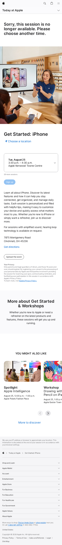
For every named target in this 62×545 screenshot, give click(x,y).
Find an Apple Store (26, 523)
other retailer (41, 523)
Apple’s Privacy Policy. (28, 281)
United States (7, 530)
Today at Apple (12, 10)
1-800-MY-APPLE (15, 525)
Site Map (5, 541)
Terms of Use (21, 538)
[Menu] (58, 3)
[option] (29, 162)
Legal (49, 538)
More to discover (29, 422)
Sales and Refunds (36, 538)
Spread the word (14, 257)
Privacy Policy (8, 538)
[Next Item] (48, 413)
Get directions (11, 246)
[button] (44, 3)
